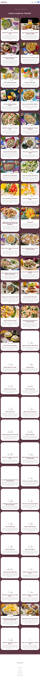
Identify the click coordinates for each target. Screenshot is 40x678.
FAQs (20, 669)
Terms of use (20, 671)
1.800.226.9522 (20, 663)
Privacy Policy (20, 672)
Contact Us (20, 667)
